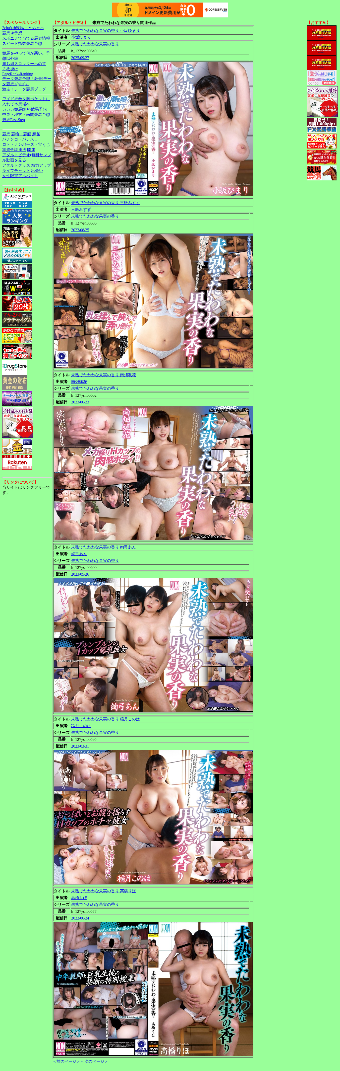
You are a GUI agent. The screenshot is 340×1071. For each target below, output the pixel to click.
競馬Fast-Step (13, 120)
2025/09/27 (80, 58)
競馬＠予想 (12, 33)
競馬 (6, 134)
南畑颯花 (79, 382)
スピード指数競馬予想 (22, 43)
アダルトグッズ (16, 165)
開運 (31, 150)
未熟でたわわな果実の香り (95, 44)
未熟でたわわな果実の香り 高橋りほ (103, 891)
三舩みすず (81, 209)
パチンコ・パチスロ (20, 139)
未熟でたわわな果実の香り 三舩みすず (105, 203)
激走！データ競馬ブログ (24, 89)
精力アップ (41, 165)
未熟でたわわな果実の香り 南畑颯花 (103, 375)
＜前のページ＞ (66, 1061)
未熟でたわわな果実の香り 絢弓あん (103, 547)
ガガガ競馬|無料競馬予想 (24, 109)
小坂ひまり (81, 37)
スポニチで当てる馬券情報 (26, 38)
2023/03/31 (80, 746)
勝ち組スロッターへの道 (24, 64)
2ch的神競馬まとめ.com (23, 28)
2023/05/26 (80, 574)
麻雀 (36, 134)
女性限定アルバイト (20, 176)
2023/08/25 (80, 230)
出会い (37, 170)
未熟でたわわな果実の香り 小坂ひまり (105, 30)
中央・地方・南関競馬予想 (26, 114)
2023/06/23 (80, 402)
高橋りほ (79, 898)
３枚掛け (10, 69)
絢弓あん (79, 554)
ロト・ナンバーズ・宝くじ (26, 144)
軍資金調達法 (14, 150)
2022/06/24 (80, 918)
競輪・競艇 (21, 134)
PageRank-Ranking (17, 74)
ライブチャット (16, 170)
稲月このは (81, 726)
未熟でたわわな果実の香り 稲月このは (105, 719)
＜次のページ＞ (94, 1061)
